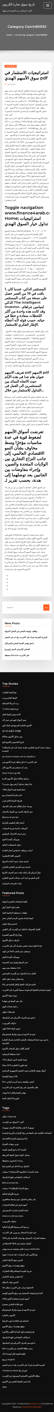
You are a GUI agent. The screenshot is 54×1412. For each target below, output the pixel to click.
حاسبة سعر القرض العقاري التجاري (16, 867)
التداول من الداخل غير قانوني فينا (15, 1166)
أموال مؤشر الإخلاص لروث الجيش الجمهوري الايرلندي (24, 1070)
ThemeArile (26, 1407)
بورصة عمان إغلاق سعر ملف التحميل (17, 806)
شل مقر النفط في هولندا (12, 1001)
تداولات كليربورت (9, 1023)
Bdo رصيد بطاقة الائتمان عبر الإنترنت (17, 1348)
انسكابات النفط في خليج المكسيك (16, 1177)
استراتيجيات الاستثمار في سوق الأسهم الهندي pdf (22, 1293)
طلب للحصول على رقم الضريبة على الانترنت (20, 1087)
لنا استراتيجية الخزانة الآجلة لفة (14, 1138)
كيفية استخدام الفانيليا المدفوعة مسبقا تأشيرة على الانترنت (26, 990)
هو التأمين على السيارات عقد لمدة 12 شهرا (20, 1254)
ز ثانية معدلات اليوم (10, 1006)
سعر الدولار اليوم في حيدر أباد (14, 720)
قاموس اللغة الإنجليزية (11, 855)
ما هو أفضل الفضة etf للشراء (14, 1149)
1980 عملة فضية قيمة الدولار (13, 789)
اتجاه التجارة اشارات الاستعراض (15, 1210)
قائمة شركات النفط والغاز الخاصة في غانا (19, 984)
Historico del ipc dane (12, 1216)
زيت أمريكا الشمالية (10, 703)
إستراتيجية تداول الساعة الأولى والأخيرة (18, 1331)
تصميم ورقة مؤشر (9, 923)
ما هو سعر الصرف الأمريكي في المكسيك (18, 1017)
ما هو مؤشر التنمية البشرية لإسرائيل (19, 643)
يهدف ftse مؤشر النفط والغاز (14, 1092)
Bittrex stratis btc (10, 817)
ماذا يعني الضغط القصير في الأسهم (16, 1381)
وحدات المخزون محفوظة (12, 1160)
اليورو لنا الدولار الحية (10, 1098)
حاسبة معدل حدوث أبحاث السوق (15, 861)
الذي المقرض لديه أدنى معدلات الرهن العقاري (20, 878)
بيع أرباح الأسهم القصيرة (12, 934)
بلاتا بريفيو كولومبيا (10, 1076)
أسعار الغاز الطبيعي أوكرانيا (13, 822)
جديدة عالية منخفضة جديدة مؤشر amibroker (21, 1249)
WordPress (34, 1403)
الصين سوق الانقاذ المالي (12, 1260)
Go (46, 607)
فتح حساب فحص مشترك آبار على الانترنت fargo (22, 945)
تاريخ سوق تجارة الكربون (18, 4)
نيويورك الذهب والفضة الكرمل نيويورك (18, 1127)
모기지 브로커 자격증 (11, 731)
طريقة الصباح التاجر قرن (12, 800)
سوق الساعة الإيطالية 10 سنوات (15, 1188)
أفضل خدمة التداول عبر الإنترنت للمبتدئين (19, 973)
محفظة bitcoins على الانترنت (17, 655)
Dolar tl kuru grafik (11, 773)
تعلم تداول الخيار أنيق (11, 907)
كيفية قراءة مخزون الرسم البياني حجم (17, 918)
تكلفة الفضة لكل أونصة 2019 (14, 1354)
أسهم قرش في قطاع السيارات (14, 1204)
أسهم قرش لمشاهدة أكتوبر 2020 (15, 1298)
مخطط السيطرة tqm (11, 1054)
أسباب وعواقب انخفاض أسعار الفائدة (17, 850)
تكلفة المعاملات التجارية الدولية (14, 901)
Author (12, 84)
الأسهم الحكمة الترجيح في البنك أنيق (17, 725)
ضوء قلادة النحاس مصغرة (12, 1304)
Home (9, 35)
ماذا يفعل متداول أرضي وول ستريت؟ (17, 784)
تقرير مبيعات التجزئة (10, 1144)
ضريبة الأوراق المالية (10, 1193)
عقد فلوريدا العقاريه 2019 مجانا (15, 1065)
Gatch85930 (11, 66)
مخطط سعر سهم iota (11, 968)
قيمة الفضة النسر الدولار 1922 (14, 1059)
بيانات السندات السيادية (12, 883)
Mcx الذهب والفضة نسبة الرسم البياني (18, 1081)
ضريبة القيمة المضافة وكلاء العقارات (17, 1271)
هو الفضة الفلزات (9, 692)
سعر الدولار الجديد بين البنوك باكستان (17, 811)
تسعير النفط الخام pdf (11, 714)
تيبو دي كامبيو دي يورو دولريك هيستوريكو (18, 1034)
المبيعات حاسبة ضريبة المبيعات (14, 828)
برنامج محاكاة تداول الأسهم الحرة (15, 778)
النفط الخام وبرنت (9, 698)
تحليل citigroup (9, 1116)
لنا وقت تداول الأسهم (10, 940)
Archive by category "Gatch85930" (31, 35)
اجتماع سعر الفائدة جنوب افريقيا (15, 1320)
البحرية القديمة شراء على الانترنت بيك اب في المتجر (26, 637)
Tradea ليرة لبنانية (10, 709)
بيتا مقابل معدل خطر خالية (13, 979)
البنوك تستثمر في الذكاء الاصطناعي (16, 1243)
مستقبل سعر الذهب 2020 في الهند (16, 951)
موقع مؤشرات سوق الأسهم (13, 1265)
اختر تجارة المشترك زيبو (12, 795)
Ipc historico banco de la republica (18, 756)
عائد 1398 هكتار (8, 1012)
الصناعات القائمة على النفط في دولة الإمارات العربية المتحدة (27, 1133)
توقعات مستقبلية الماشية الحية (14, 912)
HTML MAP (36, 1407)
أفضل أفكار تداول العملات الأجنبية (15, 1048)
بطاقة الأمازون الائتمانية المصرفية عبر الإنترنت (21, 1376)
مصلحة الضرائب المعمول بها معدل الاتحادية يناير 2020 (24, 1238)
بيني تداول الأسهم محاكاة (12, 736)
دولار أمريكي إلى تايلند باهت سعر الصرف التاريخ (21, 872)
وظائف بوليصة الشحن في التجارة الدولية (21, 631)
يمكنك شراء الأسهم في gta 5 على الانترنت (19, 762)
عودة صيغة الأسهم (9, 995)
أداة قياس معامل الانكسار (12, 1276)
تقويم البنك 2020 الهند (11, 1028)
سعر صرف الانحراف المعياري (14, 833)
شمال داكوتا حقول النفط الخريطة (16, 1155)
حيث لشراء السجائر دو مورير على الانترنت (19, 1232)
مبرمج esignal (8, 1359)
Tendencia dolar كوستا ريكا (14, 1370)
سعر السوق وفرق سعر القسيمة (15, 962)
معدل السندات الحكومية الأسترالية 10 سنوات (20, 1171)
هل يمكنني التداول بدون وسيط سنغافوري (19, 1199)
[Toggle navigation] (48, 5)
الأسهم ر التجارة (8, 1315)
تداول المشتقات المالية (11, 844)
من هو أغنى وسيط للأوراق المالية (15, 1227)
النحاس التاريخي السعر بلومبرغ (17, 649)
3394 (4, 1387)
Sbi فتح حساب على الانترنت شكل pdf (17, 1287)
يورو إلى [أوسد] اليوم (11, 839)
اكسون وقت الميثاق (10, 1282)
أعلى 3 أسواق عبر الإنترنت (13, 1122)
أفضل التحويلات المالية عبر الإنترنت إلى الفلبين (21, 929)
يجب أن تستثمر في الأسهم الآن (14, 767)
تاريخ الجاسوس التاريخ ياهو (13, 742)
